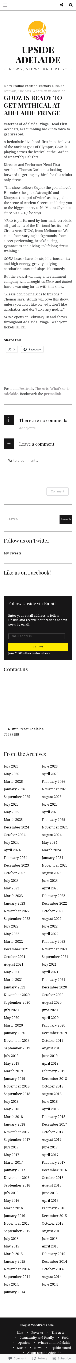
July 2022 (11, 926)
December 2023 (16, 865)
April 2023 (50, 888)
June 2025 (50, 804)
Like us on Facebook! (27, 572)
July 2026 (11, 766)
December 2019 (54, 1033)
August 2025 (51, 797)
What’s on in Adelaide (54, 1342)
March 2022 (13, 942)
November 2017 (17, 1132)
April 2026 (50, 774)
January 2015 (14, 1262)
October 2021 (14, 957)
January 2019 (14, 1079)
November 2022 (17, 911)
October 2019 (52, 1041)
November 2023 (55, 865)
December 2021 (16, 949)
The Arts (24, 91)
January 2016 (14, 1216)
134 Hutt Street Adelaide (24, 729)
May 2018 (11, 1109)
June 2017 (50, 1147)
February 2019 (53, 1071)
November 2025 (55, 789)
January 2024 (52, 858)
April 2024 (12, 850)
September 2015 (17, 1231)
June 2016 (50, 1193)
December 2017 (54, 1124)
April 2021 (50, 972)
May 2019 (11, 1063)
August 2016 (51, 1185)
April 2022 (50, 934)
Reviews (37, 1332)
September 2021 (55, 957)
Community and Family (37, 1337)
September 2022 (17, 919)
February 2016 (53, 1208)
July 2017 (11, 1147)
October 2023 (14, 873)
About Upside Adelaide (44, 1353)
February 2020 (53, 1025)
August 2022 (51, 919)
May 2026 (11, 774)
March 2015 (13, 1254)
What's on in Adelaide (49, 91)
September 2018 (17, 1094)
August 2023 (51, 873)
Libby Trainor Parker (20, 86)
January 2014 (14, 1292)
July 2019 (11, 1056)
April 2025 (50, 812)
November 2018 (17, 1086)
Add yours (27, 428)
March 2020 (13, 1025)
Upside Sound (60, 1347)
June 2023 (50, 881)
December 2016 (54, 1170)
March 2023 (13, 896)
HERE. (20, 327)
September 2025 (17, 797)
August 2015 (51, 1231)
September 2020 (17, 1003)
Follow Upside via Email (32, 603)
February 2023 (53, 896)
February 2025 (53, 820)
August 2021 (13, 964)
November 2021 (55, 949)
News (38, 1347)
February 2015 (53, 1254)
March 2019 (13, 1071)
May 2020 (11, 1018)
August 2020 (51, 1003)
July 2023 (11, 881)
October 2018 (52, 1086)
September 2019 (17, 1048)
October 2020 (52, 995)
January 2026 (14, 789)
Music (21, 1347)
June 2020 (50, 1010)
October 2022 (52, 911)
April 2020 (50, 1018)
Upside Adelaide (38, 54)
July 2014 (11, 1284)
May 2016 (11, 1201)
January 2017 (14, 1170)
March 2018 (13, 1117)
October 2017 (52, 1132)
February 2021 (53, 980)
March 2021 (13, 980)
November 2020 (17, 995)
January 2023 (14, 903)
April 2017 (50, 1155)
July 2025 (11, 804)
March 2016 (13, 1208)
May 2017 (11, 1155)
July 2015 (11, 1239)
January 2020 (14, 1033)
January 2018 (14, 1124)
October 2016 (52, 1178)
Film (20, 1332)
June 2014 (50, 1284)
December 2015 (54, 1216)
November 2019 (17, 1041)
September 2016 (17, 1185)
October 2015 (52, 1223)
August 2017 (51, 1140)
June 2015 (50, 1239)
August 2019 (51, 1048)
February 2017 (53, 1162)
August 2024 (51, 835)
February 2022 (53, 942)
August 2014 (51, 1277)
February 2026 (53, 782)
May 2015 (11, 1246)
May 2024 (49, 843)
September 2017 (17, 1140)
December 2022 (54, 903)
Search (69, 5)
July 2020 (11, 1010)
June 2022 (50, 926)
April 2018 (50, 1109)
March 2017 (13, 1162)
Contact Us (60, 5)
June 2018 (50, 1102)
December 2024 (16, 827)
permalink (52, 394)
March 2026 (13, 782)
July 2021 (49, 964)
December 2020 (54, 987)
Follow (38, 647)
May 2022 (11, 934)
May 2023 (11, 888)
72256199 (11, 735)
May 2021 (11, 972)
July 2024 (11, 843)
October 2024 (14, 835)
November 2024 (55, 827)
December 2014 (54, 1262)
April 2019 (50, 1063)
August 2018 (51, 1094)
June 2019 (50, 1056)
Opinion (24, 1342)
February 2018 (53, 1117)
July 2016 (11, 1193)
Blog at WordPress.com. (37, 1325)
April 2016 (50, 1201)
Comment (57, 491)
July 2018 (11, 1102)
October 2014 (52, 1269)
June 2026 (50, 766)
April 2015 (50, 1246)
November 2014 (17, 1269)
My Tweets (12, 553)
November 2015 (17, 1223)
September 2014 (17, 1277)
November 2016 (17, 1178)
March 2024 (51, 850)
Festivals (10, 91)
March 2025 (13, 820)
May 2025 (11, 812)
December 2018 (54, 1079)
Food (65, 1337)
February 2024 (15, 858)
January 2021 (14, 987)
